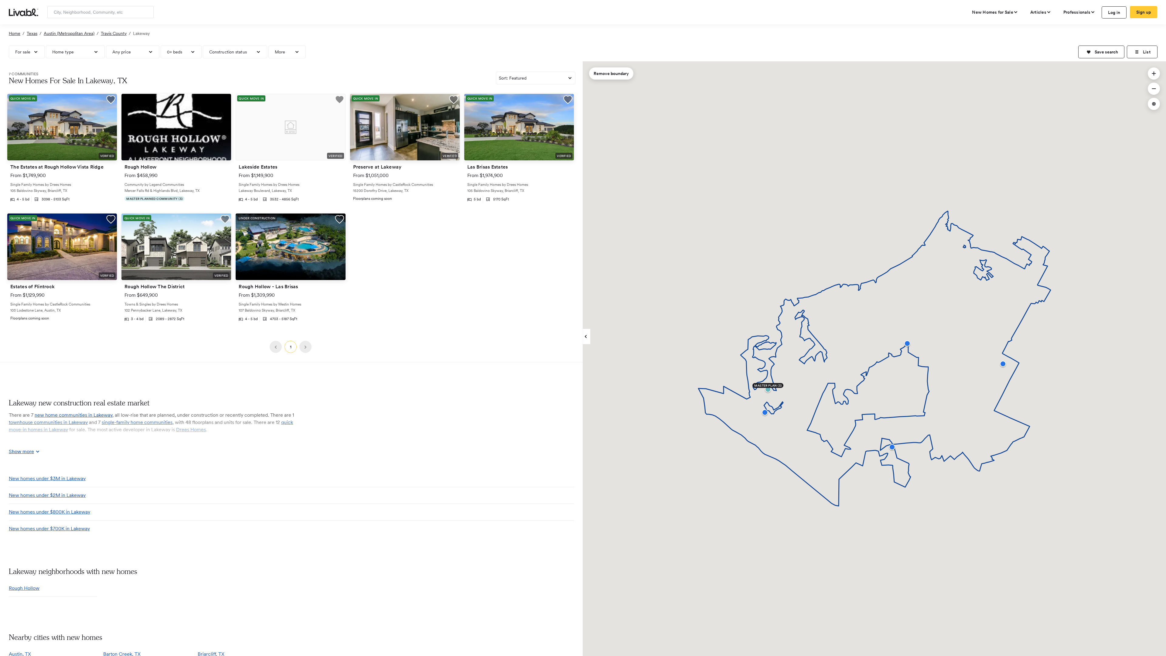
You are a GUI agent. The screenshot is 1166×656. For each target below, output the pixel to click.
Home (14, 33)
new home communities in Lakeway (73, 415)
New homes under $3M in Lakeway (47, 478)
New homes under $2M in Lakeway (47, 495)
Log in (1114, 12)
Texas (32, 33)
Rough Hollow (24, 588)
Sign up (1143, 12)
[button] (1101, 52)
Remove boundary (611, 73)
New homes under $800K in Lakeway (49, 512)
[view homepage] (23, 11)
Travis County (114, 33)
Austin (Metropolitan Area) (69, 33)
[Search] (147, 12)
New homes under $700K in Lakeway (49, 528)
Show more (21, 451)
